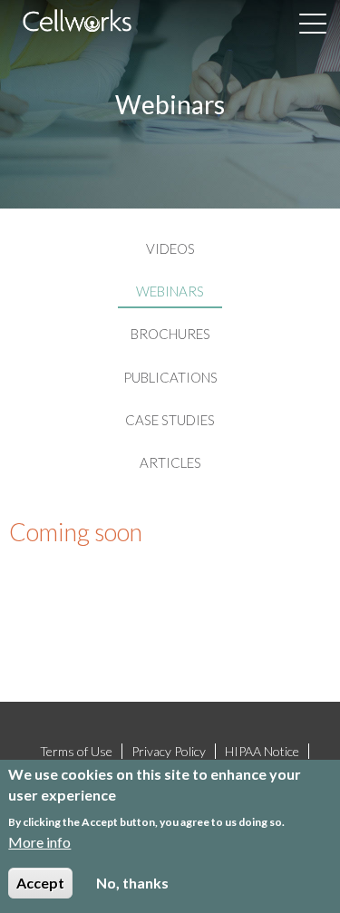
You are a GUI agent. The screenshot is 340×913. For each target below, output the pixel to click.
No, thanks (132, 882)
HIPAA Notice (262, 751)
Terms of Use (76, 751)
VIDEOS (170, 249)
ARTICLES (170, 463)
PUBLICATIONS (170, 377)
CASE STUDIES (170, 420)
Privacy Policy (168, 751)
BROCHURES (170, 334)
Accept (40, 882)
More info (39, 841)
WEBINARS (170, 291)
